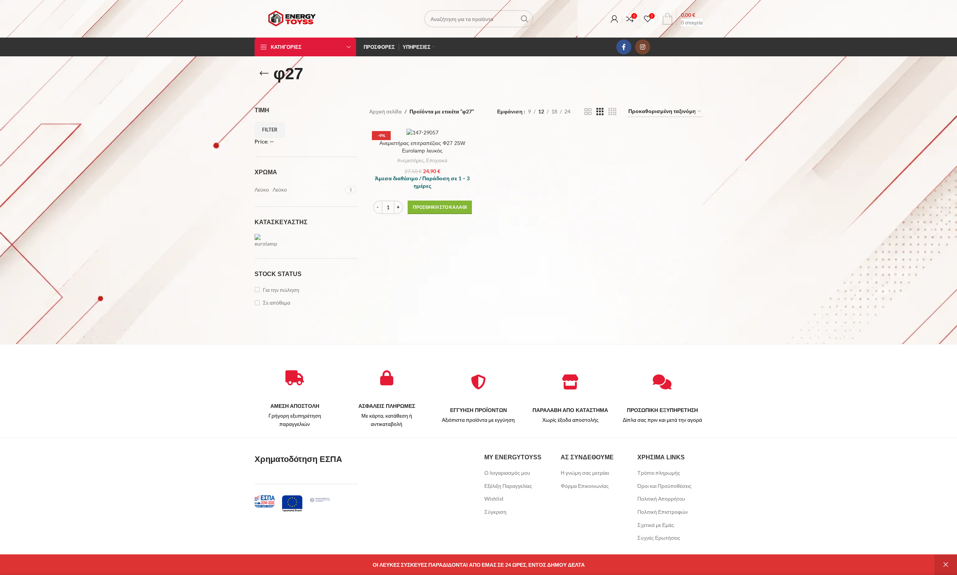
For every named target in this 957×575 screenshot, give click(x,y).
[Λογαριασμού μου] (614, 18)
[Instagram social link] (642, 46)
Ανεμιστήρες (410, 160)
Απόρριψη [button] (945, 565)
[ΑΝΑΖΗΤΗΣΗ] (524, 18)
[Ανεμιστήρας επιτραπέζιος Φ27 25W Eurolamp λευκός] (422, 132)
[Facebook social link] (623, 46)
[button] (440, 207)
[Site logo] (292, 18)
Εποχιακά (436, 160)
